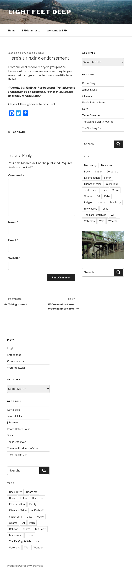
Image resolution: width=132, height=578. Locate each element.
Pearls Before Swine (93, 102)
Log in (10, 348)
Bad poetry (90, 165)
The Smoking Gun (92, 128)
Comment (16, 175)
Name (13, 222)
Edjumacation (92, 177)
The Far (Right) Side (95, 214)
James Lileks (89, 89)
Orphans (19, 132)
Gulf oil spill (112, 183)
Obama (88, 196)
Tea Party (115, 202)
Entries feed (14, 354)
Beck (87, 171)
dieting (98, 171)
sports (101, 202)
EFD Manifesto (31, 30)
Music (115, 190)
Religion (88, 202)
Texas (104, 208)
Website (14, 258)
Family (107, 177)
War (101, 221)
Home (11, 30)
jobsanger (88, 96)
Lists (104, 190)
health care (90, 190)
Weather (113, 221)
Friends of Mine (93, 183)
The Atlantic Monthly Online (97, 121)
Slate (85, 108)
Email (13, 240)
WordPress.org (16, 367)
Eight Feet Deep (39, 12)
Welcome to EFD (57, 30)
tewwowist (90, 208)
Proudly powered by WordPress (25, 565)
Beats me (106, 165)
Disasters (112, 171)
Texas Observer (91, 115)
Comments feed (16, 361)
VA (112, 214)
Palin (107, 196)
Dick (41, 53)
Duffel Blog (88, 83)
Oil (98, 196)
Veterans (89, 221)
